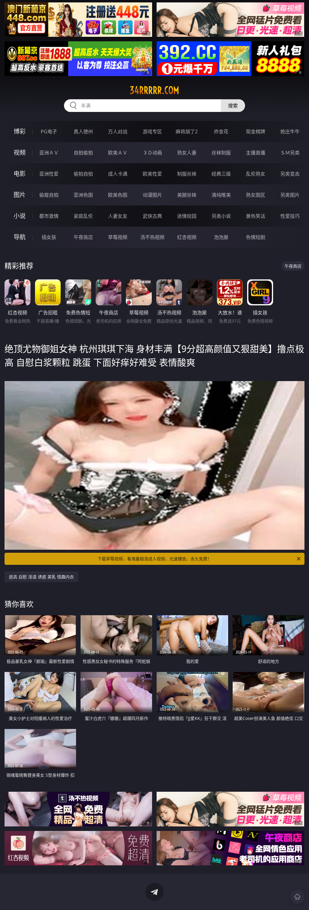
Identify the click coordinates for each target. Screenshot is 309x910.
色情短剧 (255, 237)
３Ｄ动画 (152, 152)
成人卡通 (117, 173)
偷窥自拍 (49, 195)
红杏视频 (186, 237)
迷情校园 (186, 216)
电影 (20, 174)
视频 (20, 152)
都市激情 (49, 216)
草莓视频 (117, 237)
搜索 (233, 105)
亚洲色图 (83, 195)
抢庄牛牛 (290, 131)
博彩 (20, 131)
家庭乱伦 (83, 216)
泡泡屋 (221, 237)
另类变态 (290, 173)
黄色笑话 (255, 216)
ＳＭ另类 (290, 152)
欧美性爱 (152, 173)
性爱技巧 (290, 216)
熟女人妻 (186, 152)
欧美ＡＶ (117, 152)
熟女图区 (255, 195)
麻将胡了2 (187, 131)
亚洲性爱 (49, 173)
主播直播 (255, 152)
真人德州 (83, 131)
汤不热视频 (152, 237)
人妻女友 (117, 216)
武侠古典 (152, 216)
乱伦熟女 (255, 173)
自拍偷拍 (83, 152)
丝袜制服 (221, 152)
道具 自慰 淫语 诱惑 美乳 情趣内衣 (41, 577)
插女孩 (49, 237)
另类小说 (221, 216)
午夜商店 (83, 237)
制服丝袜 (186, 173)
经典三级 (221, 173)
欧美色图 (117, 195)
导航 (20, 237)
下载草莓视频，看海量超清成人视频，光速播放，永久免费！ (154, 559)
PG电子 (49, 131)
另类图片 (290, 195)
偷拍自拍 (83, 173)
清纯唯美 (221, 195)
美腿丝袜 (186, 195)
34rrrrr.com (154, 90)
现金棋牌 (255, 131)
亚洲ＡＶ (49, 152)
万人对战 (117, 131)
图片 (20, 195)
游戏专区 (152, 131)
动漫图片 (152, 195)
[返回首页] (297, 896)
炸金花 (221, 131)
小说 (20, 216)
